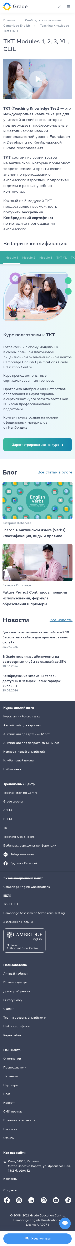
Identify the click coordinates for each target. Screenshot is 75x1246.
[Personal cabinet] (59, 6)
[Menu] (68, 6)
